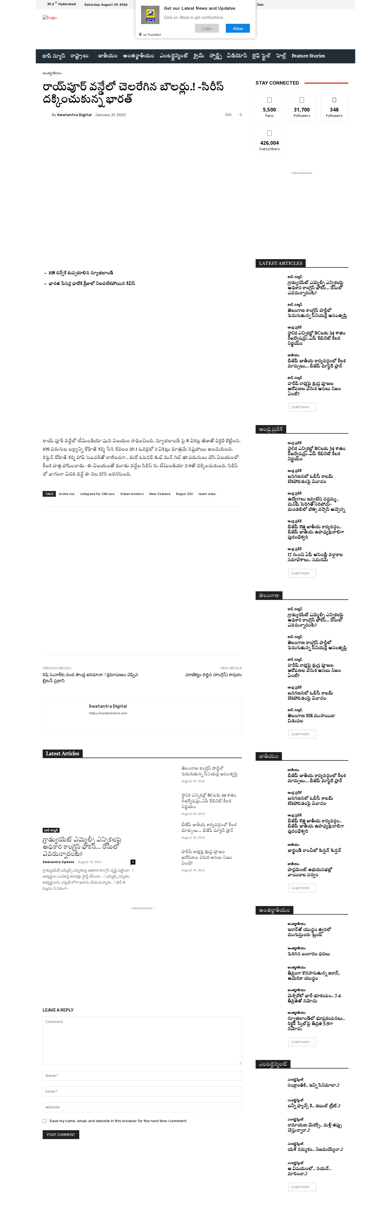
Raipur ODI (184, 494)
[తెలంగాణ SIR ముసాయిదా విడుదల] (269, 715)
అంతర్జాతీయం (52, 73)
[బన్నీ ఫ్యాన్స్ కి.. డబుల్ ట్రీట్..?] (269, 1104)
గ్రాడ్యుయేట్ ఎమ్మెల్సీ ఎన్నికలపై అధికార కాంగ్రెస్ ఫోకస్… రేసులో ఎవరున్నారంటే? (82, 847)
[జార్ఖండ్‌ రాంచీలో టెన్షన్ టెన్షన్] (269, 848)
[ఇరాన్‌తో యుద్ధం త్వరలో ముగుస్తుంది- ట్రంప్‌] (269, 929)
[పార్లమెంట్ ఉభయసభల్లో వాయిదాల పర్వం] (269, 869)
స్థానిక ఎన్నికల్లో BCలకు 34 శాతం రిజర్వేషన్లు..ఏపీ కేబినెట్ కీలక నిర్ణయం (208, 801)
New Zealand (159, 494)
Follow (302, 97)
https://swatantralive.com (108, 713)
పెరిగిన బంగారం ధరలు (309, 954)
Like (269, 97)
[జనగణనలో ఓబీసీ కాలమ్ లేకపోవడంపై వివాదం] (269, 476)
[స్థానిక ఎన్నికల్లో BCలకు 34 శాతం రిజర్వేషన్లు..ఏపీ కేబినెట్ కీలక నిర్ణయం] (163, 802)
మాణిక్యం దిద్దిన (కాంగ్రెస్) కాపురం (213, 674)
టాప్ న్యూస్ (51, 830)
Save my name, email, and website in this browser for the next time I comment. (118, 1121)
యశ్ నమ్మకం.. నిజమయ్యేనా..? (315, 1150)
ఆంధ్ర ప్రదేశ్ (294, 327)
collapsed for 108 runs (97, 494)
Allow (238, 28)
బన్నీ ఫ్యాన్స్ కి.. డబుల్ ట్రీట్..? (314, 1106)
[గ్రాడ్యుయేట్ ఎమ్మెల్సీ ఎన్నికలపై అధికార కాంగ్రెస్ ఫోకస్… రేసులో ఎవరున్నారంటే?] (89, 799)
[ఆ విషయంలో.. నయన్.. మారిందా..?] (269, 1168)
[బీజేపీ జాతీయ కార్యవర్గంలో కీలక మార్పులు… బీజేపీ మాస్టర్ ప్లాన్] (163, 832)
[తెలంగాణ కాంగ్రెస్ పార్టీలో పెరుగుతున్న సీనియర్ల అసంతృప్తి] (163, 775)
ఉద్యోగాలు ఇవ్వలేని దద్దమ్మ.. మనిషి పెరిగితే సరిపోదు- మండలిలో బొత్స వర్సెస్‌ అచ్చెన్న (316, 504)
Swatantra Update (58, 862)
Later (207, 28)
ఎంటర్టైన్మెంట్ (295, 1079)
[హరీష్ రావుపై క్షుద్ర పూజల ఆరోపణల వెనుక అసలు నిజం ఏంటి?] (163, 858)
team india (207, 494)
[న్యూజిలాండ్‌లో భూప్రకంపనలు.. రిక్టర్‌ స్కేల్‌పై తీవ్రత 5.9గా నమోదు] (269, 1018)
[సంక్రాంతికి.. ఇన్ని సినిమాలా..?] (269, 1083)
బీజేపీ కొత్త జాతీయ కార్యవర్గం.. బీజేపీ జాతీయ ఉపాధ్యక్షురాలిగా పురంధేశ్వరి (316, 532)
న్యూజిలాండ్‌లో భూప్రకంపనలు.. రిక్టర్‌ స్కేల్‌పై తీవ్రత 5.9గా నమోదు (316, 1024)
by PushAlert (152, 34)
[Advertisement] (142, 595)
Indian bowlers (132, 494)
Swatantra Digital (74, 115)
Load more (300, 406)
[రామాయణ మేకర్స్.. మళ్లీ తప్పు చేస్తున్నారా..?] (269, 1125)
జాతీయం (293, 355)
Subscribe (270, 130)
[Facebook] (324, 4)
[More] (188, 134)
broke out (66, 494)
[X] (338, 4)
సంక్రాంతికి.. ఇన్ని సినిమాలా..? (313, 1085)
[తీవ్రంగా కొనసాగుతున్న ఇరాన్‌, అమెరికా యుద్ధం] (269, 973)
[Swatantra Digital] (47, 114)
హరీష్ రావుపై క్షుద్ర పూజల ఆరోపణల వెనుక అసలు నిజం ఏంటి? (206, 857)
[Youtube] (344, 4)
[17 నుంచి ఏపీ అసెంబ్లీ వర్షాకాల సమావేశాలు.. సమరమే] (269, 554)
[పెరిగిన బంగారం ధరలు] (269, 952)
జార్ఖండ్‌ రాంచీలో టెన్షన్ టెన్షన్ (314, 851)
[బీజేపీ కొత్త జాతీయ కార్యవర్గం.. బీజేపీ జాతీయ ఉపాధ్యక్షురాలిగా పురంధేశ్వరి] (269, 526)
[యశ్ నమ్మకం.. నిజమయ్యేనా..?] (269, 1147)
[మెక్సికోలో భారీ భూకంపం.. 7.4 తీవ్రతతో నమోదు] (269, 995)
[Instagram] (331, 4)
